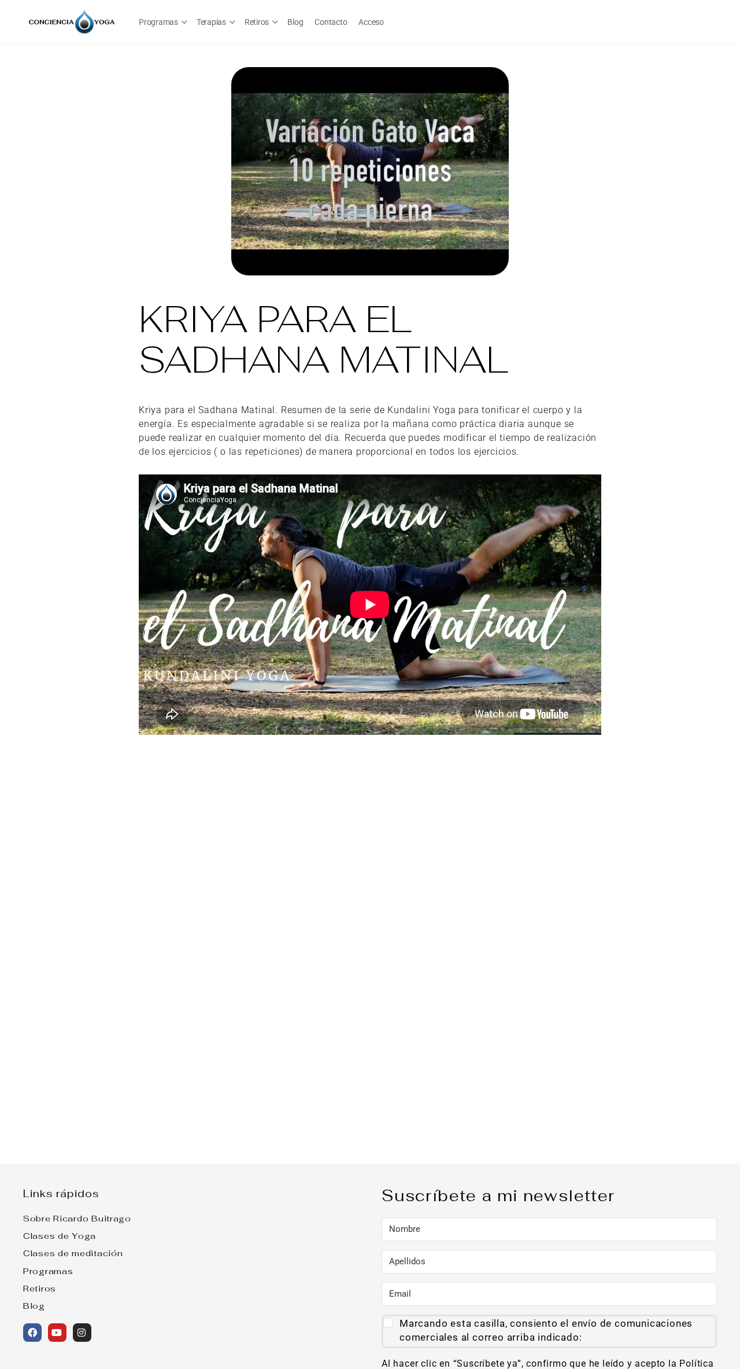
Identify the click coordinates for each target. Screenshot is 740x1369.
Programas (48, 1270)
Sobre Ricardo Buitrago (77, 1218)
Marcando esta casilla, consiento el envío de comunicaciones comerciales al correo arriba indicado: (546, 1330)
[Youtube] (57, 1332)
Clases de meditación (73, 1252)
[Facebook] (32, 1332)
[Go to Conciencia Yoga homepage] (72, 21)
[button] (549, 1331)
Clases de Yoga (59, 1235)
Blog (34, 1305)
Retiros (39, 1288)
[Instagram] (82, 1332)
